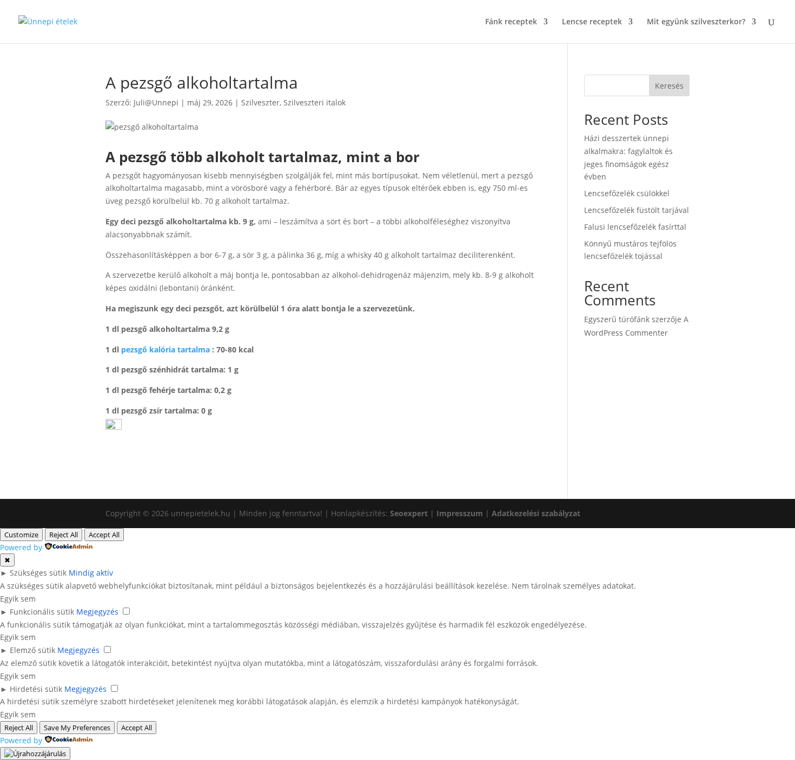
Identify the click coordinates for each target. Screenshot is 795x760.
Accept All (104, 534)
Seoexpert (409, 513)
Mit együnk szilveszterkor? (696, 22)
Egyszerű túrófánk (617, 319)
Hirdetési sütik (36, 689)
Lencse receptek (592, 22)
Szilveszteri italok (314, 102)
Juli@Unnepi (156, 102)
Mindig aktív (91, 573)
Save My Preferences (77, 727)
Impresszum (459, 513)
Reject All (63, 534)
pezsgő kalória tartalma (165, 349)
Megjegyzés (97, 611)
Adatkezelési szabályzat (536, 513)
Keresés (669, 86)
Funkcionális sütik (42, 611)
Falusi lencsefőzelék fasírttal (635, 227)
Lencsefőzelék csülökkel (627, 193)
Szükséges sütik (38, 573)
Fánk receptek (511, 22)
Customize (21, 534)
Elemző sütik (32, 650)
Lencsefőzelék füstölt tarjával (636, 210)
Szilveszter (260, 102)
